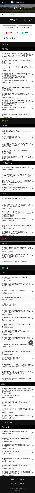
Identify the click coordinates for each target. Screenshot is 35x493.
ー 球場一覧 (21, 483)
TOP (5, 14)
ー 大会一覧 (13, 483)
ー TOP (12, 480)
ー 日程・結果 (22, 480)
